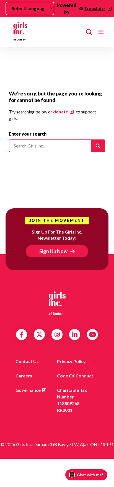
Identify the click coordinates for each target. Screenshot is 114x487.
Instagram (57, 334)
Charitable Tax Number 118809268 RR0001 (72, 400)
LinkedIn (75, 334)
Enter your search (27, 133)
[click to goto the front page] (57, 302)
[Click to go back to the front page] (45, 32)
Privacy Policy (71, 361)
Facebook (21, 334)
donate (60, 111)
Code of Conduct (75, 375)
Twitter (39, 334)
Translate (94, 8)
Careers (23, 375)
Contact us (27, 361)
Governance (28, 390)
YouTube (92, 334)
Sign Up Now (53, 251)
